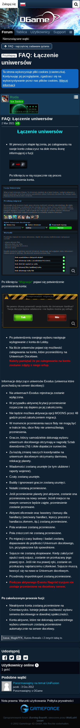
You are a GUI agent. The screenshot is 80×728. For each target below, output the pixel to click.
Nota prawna (9, 700)
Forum (7, 32)
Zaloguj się (9, 4)
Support (59, 32)
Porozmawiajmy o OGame (28, 690)
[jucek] (7, 686)
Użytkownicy (40, 32)
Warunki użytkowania (32, 700)
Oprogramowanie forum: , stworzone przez (40, 719)
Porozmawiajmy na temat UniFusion (36, 683)
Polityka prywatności (60, 700)
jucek (16, 686)
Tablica (21, 32)
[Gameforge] (40, 705)
